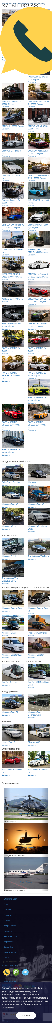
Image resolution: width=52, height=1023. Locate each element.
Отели (6, 957)
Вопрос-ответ (10, 925)
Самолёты (8, 947)
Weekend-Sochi (10, 898)
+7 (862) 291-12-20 (10, 965)
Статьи (7, 920)
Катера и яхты (10, 952)
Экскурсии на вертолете (26, 813)
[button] (7, 805)
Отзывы (7, 909)
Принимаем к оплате (9, 981)
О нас (6, 904)
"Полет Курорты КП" (26, 847)
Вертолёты (8, 941)
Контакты (8, 930)
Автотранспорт (10, 936)
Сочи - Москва (26, 882)
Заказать (32, 82)
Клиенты (7, 914)
